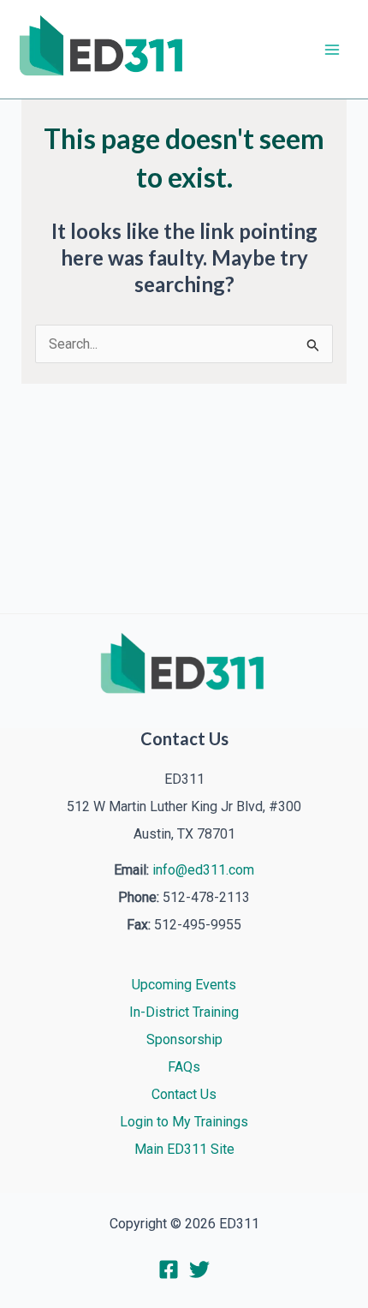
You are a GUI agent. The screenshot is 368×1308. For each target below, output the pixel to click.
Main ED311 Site (184, 1149)
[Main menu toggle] (332, 50)
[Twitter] (199, 1269)
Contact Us (184, 1094)
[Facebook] (168, 1269)
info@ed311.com (203, 870)
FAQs (184, 1067)
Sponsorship (184, 1039)
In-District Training (184, 1012)
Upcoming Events (184, 985)
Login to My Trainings (184, 1122)
